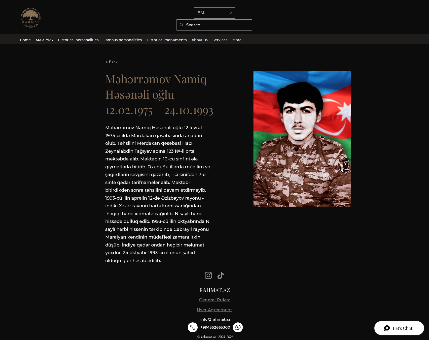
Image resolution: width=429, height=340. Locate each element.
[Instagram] (208, 275)
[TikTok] (220, 275)
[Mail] (193, 327)
